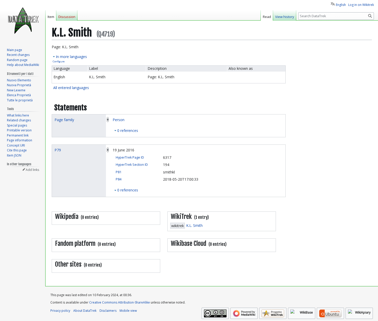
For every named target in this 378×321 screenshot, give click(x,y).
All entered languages (71, 87)
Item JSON (14, 155)
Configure (59, 61)
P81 (118, 172)
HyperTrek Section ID (132, 164)
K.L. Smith (194, 225)
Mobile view (128, 310)
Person (118, 119)
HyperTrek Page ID (130, 157)
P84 (118, 179)
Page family (64, 119)
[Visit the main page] (22, 20)
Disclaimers (108, 310)
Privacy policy (60, 310)
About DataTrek (84, 310)
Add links (32, 170)
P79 (58, 150)
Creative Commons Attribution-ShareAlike (119, 302)
